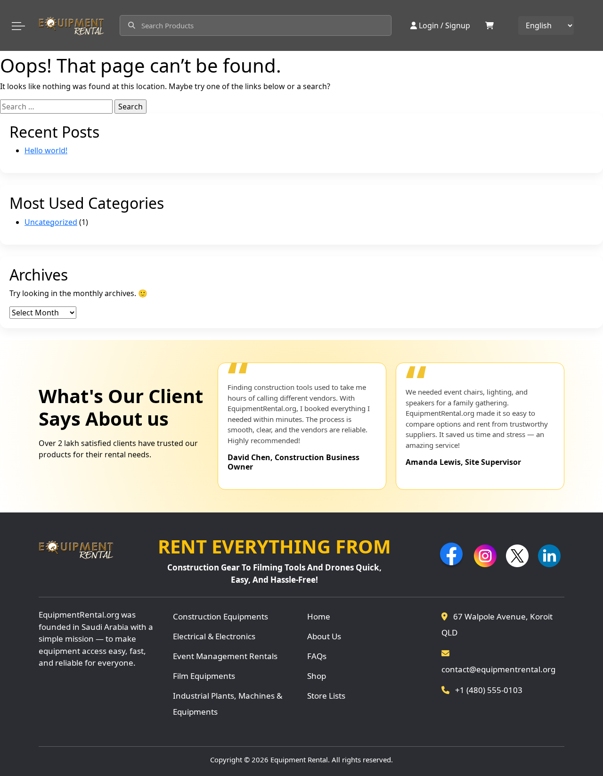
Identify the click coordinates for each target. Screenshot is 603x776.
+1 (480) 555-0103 (487, 690)
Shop (316, 675)
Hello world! (45, 150)
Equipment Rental (299, 759)
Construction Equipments (220, 616)
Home (318, 616)
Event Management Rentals (225, 656)
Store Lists (326, 695)
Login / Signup (444, 25)
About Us (324, 636)
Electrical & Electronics (214, 636)
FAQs (316, 656)
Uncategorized (50, 222)
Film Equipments (204, 675)
